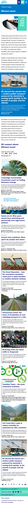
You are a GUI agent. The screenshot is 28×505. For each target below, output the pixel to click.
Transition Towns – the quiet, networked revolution (13, 385)
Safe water (8, 401)
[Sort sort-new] (6, 153)
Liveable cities (15, 250)
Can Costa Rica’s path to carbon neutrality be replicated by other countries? (14, 425)
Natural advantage (7, 250)
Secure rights (7, 194)
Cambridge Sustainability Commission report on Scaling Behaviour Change (13, 180)
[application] (14, 23)
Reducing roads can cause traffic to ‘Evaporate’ (13, 351)
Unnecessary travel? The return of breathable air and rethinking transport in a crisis (14, 315)
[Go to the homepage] (9, 2)
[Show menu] (19, 2)
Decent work (11, 192)
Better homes (6, 191)
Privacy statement (5, 498)
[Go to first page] (2, 484)
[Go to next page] (22, 484)
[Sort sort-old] (2, 153)
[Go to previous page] (5, 484)
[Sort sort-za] (15, 153)
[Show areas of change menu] (22, 2)
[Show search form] (26, 2)
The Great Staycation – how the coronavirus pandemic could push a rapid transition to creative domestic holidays (14, 275)
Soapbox (11, 502)
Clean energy (12, 191)
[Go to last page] (25, 484)
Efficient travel (6, 113)
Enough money (18, 192)
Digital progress (20, 191)
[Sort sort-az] (10, 153)
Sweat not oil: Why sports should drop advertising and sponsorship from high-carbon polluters (13, 219)
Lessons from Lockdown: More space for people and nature (13, 238)
